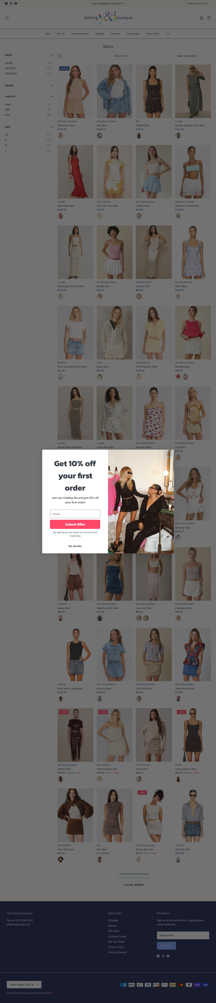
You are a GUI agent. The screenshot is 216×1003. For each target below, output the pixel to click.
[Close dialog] (169, 454)
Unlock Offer (75, 524)
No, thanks (75, 546)
